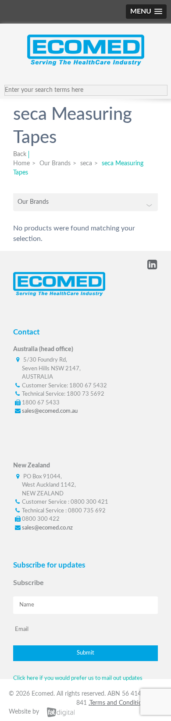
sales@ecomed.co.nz (47, 528)
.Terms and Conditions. (119, 703)
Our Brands (55, 163)
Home (21, 163)
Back (19, 154)
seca (86, 163)
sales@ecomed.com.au (50, 411)
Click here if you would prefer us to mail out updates (77, 678)
